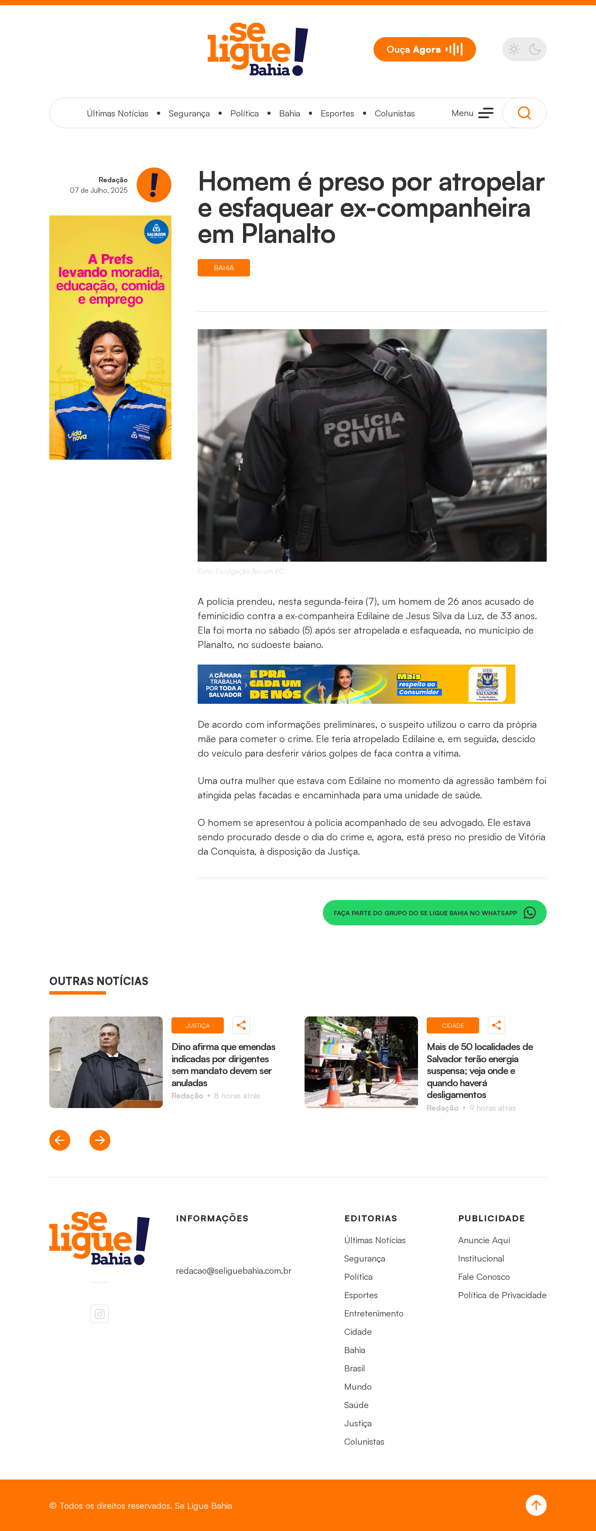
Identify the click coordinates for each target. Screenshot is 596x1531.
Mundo (358, 1386)
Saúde (356, 1404)
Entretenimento (374, 1313)
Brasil (354, 1368)
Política (244, 113)
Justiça (358, 1423)
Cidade (358, 1331)
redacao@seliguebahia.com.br (233, 1270)
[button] (59, 1140)
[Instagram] (99, 1314)
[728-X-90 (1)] (372, 684)
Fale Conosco (484, 1276)
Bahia (289, 113)
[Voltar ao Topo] (536, 1505)
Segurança (189, 113)
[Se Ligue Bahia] (258, 49)
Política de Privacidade (502, 1294)
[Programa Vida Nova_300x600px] (110, 337)
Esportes (337, 113)
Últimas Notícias (117, 113)
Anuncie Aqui (484, 1239)
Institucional (481, 1258)
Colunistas (395, 113)
